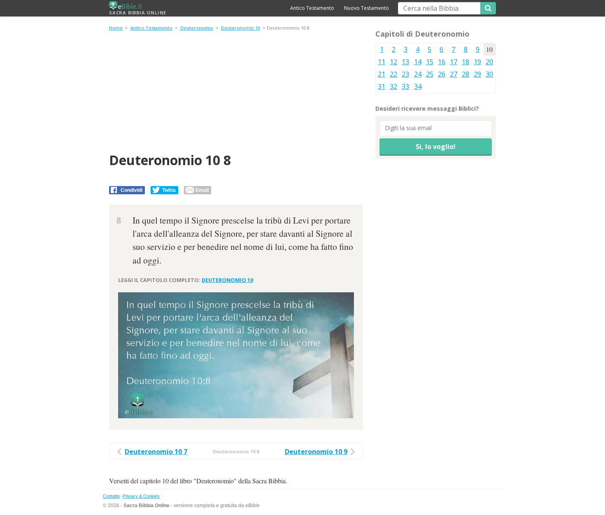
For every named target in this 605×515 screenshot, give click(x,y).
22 (393, 74)
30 (489, 74)
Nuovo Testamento (366, 8)
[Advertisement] (236, 93)
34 (417, 86)
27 (453, 74)
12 (393, 61)
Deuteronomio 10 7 (156, 451)
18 (465, 61)
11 (381, 61)
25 (429, 74)
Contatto (111, 496)
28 (465, 74)
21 (381, 74)
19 (477, 61)
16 (441, 61)
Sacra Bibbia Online (137, 12)
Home (116, 28)
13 (405, 61)
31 (381, 86)
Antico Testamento (312, 8)
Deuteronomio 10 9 (316, 451)
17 (453, 61)
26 (441, 74)
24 (417, 74)
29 (477, 74)
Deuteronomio (196, 28)
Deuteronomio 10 (240, 28)
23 (405, 74)
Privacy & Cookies (141, 496)
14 (417, 61)
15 (429, 61)
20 (489, 61)
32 (393, 86)
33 (405, 86)
